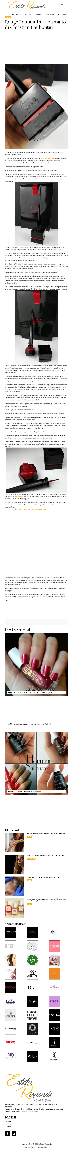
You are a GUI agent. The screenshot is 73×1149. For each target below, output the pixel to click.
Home (7, 14)
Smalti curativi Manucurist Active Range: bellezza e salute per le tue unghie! (47, 900)
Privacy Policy (30, 1147)
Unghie (23, 14)
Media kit (8, 1124)
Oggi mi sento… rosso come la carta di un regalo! (30, 692)
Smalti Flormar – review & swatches (24, 792)
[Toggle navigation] (62, 5)
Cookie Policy (43, 1147)
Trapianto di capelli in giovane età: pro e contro (43, 877)
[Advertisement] (36, 46)
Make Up (15, 14)
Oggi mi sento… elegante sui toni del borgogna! (29, 724)
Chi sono (8, 1122)
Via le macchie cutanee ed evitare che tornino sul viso (45, 855)
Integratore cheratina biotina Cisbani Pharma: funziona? (46, 834)
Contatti (8, 1126)
